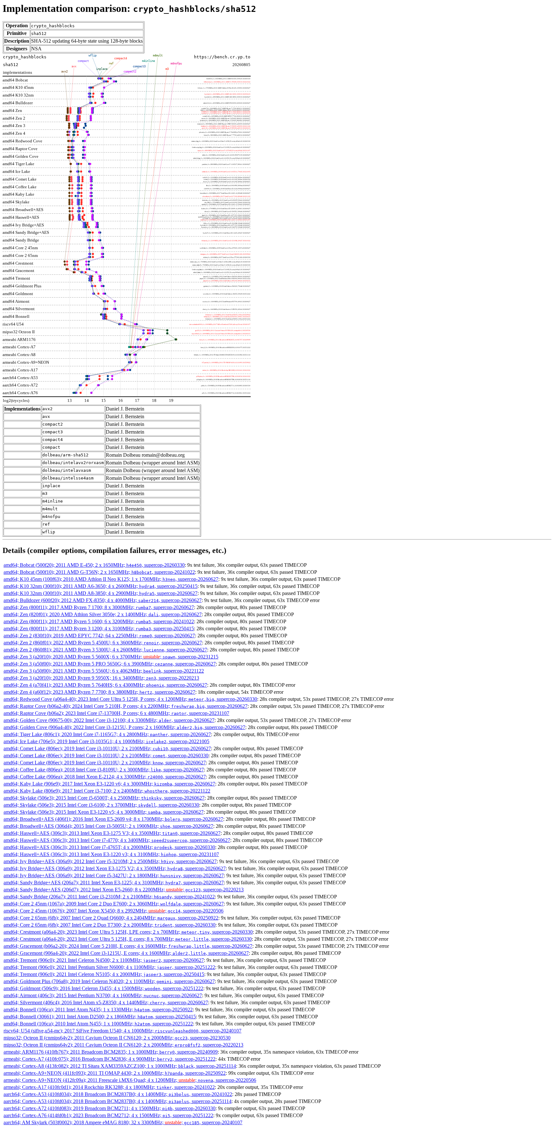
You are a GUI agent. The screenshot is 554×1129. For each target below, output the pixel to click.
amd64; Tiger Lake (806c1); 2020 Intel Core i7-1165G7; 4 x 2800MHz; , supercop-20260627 (107, 734)
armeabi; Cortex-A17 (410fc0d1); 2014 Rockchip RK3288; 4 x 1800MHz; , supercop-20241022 (109, 1087)
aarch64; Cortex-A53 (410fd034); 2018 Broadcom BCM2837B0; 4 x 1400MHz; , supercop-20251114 (117, 1101)
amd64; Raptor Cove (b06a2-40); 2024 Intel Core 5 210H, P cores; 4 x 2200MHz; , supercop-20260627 (126, 706)
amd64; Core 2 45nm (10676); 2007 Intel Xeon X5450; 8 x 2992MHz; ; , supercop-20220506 (113, 910)
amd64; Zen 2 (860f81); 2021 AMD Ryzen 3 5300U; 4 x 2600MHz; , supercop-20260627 (105, 649)
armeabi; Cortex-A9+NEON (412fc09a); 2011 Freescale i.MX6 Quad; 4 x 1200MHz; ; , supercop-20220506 (130, 1080)
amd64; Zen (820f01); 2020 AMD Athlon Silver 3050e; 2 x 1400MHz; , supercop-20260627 (103, 614)
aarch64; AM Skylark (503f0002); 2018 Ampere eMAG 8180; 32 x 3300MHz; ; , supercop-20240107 (123, 1122)
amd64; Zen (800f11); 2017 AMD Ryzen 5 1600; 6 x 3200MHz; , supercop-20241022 (99, 621)
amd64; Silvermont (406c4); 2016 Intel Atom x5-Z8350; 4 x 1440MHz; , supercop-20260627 (106, 1002)
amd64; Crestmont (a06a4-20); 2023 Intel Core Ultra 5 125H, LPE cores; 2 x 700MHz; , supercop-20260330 (128, 932)
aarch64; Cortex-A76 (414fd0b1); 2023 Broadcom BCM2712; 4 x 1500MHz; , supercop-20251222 (108, 1115)
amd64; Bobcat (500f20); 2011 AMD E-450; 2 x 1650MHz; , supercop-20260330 (94, 565)
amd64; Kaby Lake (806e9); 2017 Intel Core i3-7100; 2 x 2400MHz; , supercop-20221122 (107, 791)
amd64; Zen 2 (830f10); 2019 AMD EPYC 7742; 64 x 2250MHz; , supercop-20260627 (99, 635)
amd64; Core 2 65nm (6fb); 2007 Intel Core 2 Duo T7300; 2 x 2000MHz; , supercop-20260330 (109, 925)
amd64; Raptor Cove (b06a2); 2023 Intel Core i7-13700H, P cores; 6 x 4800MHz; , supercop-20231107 (116, 713)
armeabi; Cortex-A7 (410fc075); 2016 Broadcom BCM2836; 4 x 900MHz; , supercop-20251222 (109, 1059)
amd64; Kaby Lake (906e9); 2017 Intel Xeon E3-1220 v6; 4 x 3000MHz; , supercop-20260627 (109, 783)
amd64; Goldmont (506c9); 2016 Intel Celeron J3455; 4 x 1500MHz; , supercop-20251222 (103, 988)
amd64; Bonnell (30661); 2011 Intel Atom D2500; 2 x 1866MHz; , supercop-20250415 (100, 1016)
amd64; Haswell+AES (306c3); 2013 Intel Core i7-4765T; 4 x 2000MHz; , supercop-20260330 (109, 847)
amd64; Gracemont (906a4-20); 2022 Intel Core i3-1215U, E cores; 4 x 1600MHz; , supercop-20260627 (126, 953)
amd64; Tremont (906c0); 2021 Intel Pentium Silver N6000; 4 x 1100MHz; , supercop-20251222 (109, 967)
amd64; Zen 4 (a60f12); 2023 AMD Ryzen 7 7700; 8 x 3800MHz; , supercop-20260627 (99, 692)
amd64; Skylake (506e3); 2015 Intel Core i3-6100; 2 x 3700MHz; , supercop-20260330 (101, 805)
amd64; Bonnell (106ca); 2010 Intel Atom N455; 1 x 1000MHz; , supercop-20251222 (98, 1023)
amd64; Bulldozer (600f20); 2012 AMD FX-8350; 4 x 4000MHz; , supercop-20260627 (103, 600)
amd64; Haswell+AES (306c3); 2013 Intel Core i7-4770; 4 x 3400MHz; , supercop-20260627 (117, 840)
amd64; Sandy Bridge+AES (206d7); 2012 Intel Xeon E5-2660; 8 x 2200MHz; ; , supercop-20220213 (124, 889)
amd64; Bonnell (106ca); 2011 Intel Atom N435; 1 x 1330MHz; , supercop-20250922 (98, 1009)
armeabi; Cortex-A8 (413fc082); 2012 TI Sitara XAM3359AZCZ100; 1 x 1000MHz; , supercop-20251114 (120, 1066)
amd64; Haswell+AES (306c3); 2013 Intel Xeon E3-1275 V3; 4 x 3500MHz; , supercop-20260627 (112, 833)
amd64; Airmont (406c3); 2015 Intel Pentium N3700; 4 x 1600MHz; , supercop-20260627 (103, 995)
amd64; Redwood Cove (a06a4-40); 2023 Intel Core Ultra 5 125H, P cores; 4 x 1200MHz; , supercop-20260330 (130, 699)
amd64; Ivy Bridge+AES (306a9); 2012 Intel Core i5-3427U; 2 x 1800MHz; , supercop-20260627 (114, 875)
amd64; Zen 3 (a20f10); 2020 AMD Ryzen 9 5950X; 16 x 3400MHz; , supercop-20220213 (101, 678)
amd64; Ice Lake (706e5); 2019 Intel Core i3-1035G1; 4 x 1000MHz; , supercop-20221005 (106, 741)
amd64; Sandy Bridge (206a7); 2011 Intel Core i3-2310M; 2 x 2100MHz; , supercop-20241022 (109, 896)
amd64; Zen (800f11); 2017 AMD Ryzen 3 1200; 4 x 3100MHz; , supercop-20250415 (99, 628)
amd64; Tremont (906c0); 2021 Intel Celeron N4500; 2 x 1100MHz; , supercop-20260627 (104, 960)
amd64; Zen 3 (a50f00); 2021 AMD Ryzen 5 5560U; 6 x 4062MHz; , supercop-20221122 (104, 671)
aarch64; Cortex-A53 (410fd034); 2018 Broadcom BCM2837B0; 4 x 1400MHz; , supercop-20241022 (118, 1094)
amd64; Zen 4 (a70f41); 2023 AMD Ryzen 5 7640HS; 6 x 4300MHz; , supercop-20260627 (105, 685)
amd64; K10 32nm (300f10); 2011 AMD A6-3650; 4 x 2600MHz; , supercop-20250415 (100, 586)
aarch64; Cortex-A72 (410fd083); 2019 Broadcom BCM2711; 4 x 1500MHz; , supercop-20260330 (109, 1108)
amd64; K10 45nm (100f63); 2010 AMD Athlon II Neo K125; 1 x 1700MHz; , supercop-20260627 (111, 579)
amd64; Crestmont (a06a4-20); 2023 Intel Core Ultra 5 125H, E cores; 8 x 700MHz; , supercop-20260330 (128, 939)
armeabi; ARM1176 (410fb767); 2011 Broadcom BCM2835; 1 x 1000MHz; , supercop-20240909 (111, 1052)
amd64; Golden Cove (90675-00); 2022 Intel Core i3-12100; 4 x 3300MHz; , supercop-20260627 (109, 720)
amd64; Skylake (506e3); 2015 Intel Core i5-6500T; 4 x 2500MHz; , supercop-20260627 (104, 798)
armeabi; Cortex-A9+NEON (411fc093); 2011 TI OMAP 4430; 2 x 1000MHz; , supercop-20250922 (115, 1073)
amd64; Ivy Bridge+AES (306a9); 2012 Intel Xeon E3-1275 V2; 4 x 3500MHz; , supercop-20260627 (115, 868)
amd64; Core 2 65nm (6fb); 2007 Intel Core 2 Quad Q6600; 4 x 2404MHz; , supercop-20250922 (111, 918)
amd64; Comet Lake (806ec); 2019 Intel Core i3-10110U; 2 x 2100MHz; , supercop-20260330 (106, 755)
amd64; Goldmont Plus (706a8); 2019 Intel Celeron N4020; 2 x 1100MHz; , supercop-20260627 (109, 981)
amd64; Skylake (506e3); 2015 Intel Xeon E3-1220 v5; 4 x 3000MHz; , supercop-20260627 (104, 812)
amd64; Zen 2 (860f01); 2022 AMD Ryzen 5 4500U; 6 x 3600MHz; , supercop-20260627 (103, 642)
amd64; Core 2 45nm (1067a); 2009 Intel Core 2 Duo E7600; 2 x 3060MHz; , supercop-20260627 (114, 903)
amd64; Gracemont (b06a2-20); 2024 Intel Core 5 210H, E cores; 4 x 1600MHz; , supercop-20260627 (128, 946)
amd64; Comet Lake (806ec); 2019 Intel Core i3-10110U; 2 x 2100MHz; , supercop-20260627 (107, 748)
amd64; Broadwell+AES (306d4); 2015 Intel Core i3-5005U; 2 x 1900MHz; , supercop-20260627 (108, 826)
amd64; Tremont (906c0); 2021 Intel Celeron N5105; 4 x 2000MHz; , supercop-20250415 (104, 974)
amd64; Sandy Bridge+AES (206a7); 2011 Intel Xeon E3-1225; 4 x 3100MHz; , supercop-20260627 (114, 882)
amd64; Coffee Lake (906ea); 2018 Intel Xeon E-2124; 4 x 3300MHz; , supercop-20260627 (105, 776)
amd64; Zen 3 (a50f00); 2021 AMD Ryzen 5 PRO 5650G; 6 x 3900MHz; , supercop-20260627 (110, 663)
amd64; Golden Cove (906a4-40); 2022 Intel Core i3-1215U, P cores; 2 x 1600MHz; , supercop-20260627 (124, 727)
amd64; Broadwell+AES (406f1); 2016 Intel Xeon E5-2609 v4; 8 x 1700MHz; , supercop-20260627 (113, 819)
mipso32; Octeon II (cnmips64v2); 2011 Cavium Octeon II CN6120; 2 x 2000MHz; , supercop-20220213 (123, 1045)
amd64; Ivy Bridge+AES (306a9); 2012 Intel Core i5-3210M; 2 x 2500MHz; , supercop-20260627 (110, 861)
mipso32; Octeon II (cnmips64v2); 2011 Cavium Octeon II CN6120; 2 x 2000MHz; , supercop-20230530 (117, 1037)
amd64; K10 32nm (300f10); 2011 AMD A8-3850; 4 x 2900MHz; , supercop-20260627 (100, 593)
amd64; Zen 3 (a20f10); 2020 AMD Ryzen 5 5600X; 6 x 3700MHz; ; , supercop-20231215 (111, 656)
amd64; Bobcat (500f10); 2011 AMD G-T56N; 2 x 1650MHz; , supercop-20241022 (99, 572)
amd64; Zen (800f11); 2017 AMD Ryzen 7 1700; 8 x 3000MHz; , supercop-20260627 (99, 607)
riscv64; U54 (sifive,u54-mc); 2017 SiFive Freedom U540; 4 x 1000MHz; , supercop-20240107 (122, 1030)
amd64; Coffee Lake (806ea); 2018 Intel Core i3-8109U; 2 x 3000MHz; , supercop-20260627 (104, 769)
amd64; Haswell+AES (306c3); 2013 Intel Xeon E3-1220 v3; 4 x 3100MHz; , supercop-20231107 (111, 854)
